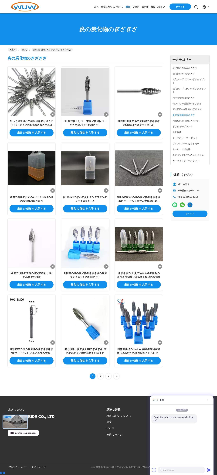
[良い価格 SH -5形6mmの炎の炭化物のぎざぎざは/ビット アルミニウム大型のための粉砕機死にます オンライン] (139, 168)
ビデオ (145, 6)
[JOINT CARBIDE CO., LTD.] (25, 6)
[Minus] (209, 400)
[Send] (209, 469)
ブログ (136, 6)
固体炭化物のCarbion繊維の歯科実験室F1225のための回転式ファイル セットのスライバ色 (138, 353)
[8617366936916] (190, 205)
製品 (128, 6)
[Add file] (154, 469)
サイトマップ (38, 467)
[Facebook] (2, 473)
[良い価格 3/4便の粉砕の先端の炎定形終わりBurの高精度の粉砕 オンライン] (31, 244)
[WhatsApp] (175, 205)
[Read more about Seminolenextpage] (108, 376)
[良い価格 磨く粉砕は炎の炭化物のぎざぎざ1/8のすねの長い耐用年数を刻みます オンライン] (85, 320)
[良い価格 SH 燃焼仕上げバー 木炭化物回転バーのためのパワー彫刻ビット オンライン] (85, 92)
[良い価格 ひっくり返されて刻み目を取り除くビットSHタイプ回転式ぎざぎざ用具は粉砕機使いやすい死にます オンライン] (31, 92)
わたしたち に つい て (112, 6)
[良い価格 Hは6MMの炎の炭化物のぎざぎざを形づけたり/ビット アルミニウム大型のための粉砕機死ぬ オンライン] (31, 320)
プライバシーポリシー (19, 467)
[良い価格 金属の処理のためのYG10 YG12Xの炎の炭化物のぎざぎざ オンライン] (31, 168)
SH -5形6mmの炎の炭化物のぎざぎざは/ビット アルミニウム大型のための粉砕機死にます (138, 201)
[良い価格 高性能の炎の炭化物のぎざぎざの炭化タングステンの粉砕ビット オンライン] (85, 244)
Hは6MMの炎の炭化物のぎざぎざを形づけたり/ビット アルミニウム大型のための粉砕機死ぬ (31, 353)
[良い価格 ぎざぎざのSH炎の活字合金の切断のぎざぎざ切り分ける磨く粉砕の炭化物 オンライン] (139, 244)
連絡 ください (158, 6)
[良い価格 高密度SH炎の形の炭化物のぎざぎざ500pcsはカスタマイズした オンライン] (139, 92)
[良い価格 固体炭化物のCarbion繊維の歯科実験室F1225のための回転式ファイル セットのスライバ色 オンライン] (139, 320)
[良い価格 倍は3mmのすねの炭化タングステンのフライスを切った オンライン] (85, 168)
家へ (96, 6)
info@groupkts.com (188, 190)
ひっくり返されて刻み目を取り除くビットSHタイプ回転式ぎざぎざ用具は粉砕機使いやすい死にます (31, 125)
